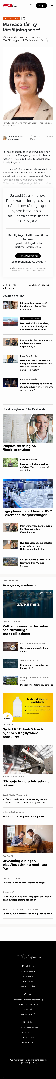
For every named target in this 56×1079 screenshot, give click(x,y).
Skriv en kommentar (42, 285)
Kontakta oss (28, 1032)
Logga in (41, 261)
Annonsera (28, 981)
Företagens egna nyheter (18, 585)
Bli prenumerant (28, 972)
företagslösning (37, 271)
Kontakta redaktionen (28, 1028)
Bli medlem (28, 976)
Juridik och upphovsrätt (28, 1004)
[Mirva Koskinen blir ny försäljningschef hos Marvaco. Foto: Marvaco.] (28, 83)
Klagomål (28, 1009)
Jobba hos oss (28, 1037)
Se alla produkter (28, 986)
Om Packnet (28, 1042)
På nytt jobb (12, 18)
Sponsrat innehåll (28, 1014)
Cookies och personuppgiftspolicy (28, 999)
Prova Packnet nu (28, 256)
